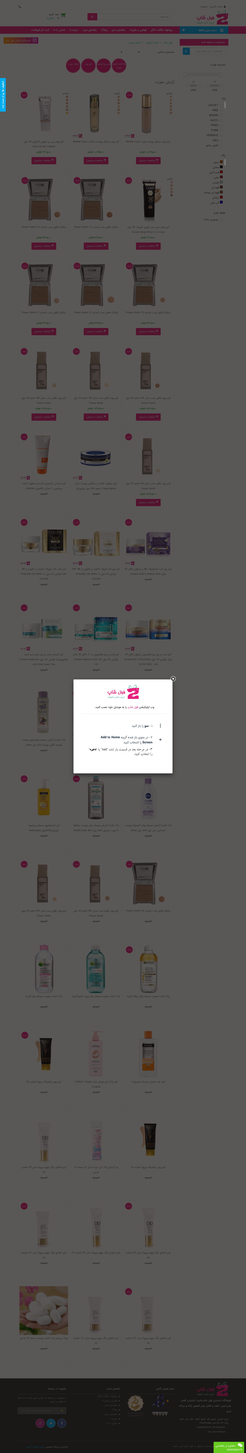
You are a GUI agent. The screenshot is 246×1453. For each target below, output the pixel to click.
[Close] (173, 678)
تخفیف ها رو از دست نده (3, 95)
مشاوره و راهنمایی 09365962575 (228, 1448)
